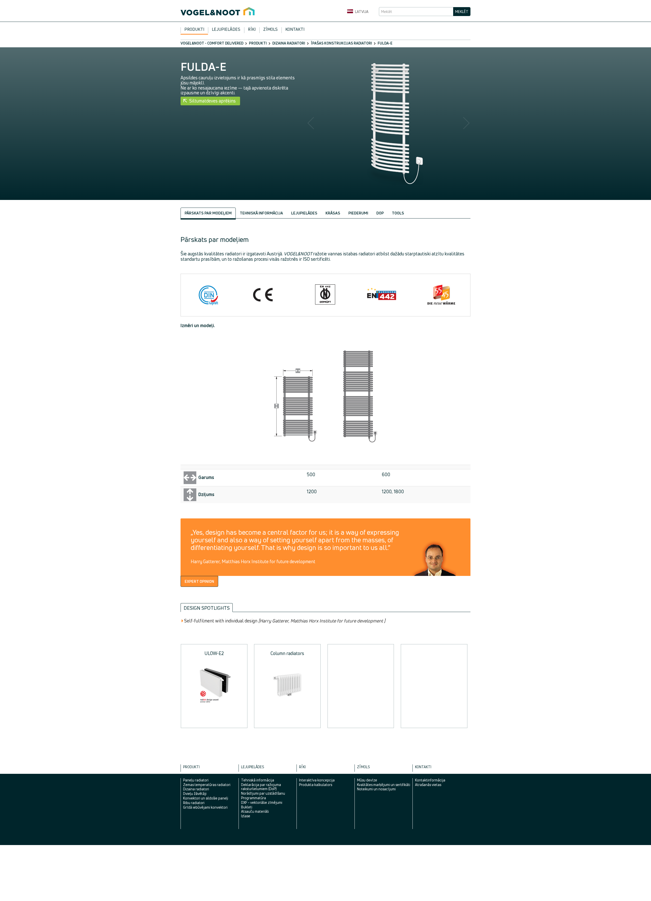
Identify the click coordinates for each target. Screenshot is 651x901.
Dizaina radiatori (288, 43)
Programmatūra (253, 797)
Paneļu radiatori (196, 780)
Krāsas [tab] (333, 213)
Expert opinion (199, 581)
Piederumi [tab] (358, 213)
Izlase (245, 815)
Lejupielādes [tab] (304, 213)
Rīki (252, 29)
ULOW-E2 (214, 653)
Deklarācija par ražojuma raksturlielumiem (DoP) (261, 786)
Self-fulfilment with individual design (284, 621)
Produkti (194, 29)
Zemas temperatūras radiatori (206, 784)
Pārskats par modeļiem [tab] (208, 213)
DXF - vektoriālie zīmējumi (261, 802)
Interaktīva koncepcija (317, 780)
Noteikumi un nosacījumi (376, 789)
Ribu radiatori (193, 802)
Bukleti (246, 807)
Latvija (361, 11)
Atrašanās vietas (428, 784)
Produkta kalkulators (315, 784)
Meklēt (461, 11)
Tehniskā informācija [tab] (261, 213)
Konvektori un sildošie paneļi (205, 798)
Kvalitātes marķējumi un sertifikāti (383, 784)
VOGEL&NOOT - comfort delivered (212, 43)
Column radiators (287, 653)
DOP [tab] (380, 213)
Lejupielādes (226, 29)
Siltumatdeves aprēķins (212, 101)
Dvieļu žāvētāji (194, 793)
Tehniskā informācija (257, 780)
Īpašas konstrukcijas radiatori (341, 43)
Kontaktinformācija (430, 780)
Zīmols (270, 29)
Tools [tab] (398, 213)
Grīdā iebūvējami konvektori (205, 807)
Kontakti (294, 29)
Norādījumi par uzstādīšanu (263, 793)
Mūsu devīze (367, 780)
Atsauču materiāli (255, 811)
